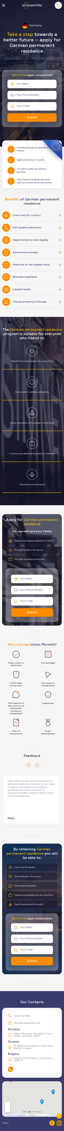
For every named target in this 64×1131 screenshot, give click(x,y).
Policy (5, 1123)
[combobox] (13, 95)
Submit (32, 117)
